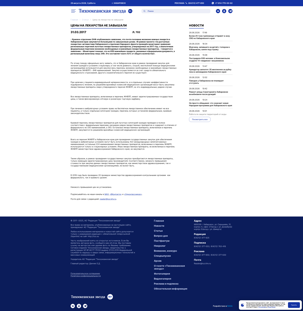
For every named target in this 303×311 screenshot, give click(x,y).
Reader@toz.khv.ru (202, 263)
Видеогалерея (162, 278)
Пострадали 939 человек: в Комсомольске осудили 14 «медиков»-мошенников (209, 59)
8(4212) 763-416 (218, 246)
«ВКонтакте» (116, 194)
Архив (158, 260)
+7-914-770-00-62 (224, 3)
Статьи (85, 19)
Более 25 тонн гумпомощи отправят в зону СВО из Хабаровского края (209, 37)
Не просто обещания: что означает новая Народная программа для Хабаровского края (210, 104)
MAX (107, 194)
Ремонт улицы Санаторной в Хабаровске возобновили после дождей (208, 93)
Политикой (271, 307)
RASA (230, 306)
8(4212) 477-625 (201, 238)
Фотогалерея (162, 273)
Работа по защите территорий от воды (207, 114)
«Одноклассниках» (133, 194)
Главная (74, 19)
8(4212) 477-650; (202, 255)
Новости (159, 225)
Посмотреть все (200, 119)
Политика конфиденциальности (86, 276)
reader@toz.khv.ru (108, 199)
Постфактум (161, 240)
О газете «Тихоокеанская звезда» (169, 267)
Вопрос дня (161, 235)
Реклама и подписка (166, 283)
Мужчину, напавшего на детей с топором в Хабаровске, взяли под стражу (209, 48)
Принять (294, 305)
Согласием (262, 307)
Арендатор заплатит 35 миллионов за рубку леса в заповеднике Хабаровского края (210, 70)
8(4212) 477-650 (196, 3)
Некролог (159, 245)
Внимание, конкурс (165, 250)
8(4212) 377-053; (202, 246)
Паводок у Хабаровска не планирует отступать (206, 81)
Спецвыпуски (162, 255)
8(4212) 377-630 (218, 255)
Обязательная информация (170, 288)
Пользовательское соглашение (85, 273)
